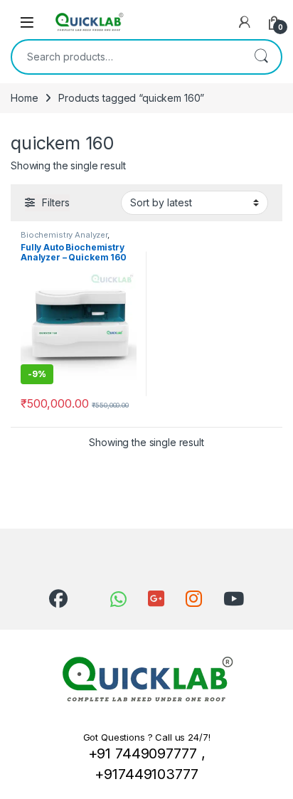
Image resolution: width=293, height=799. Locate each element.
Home (24, 98)
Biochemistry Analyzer (64, 235)
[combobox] (126, 57)
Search (261, 57)
